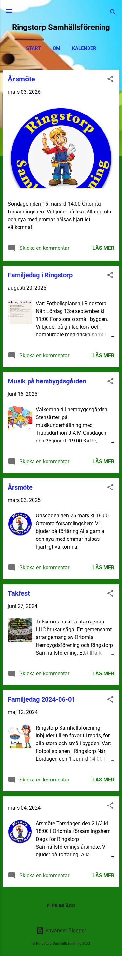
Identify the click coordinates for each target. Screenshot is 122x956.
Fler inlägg (61, 905)
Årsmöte (21, 79)
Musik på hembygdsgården (47, 381)
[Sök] (113, 13)
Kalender (84, 48)
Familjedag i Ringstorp (40, 275)
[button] (110, 80)
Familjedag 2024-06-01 (41, 699)
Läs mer (103, 248)
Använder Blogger (65, 930)
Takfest (19, 593)
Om (56, 48)
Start (33, 48)
